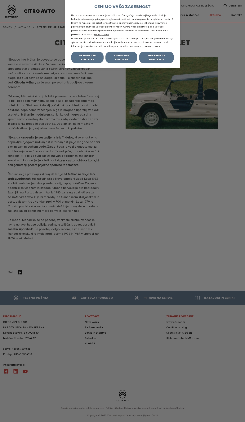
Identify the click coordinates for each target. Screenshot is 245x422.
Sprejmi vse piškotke (87, 57)
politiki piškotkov (101, 34)
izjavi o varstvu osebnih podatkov (145, 46)
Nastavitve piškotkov (156, 57)
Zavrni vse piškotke (121, 57)
